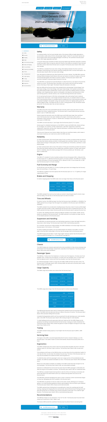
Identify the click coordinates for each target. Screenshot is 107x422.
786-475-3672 (83, 3)
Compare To (57, 8)
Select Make (40, 8)
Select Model (48, 8)
